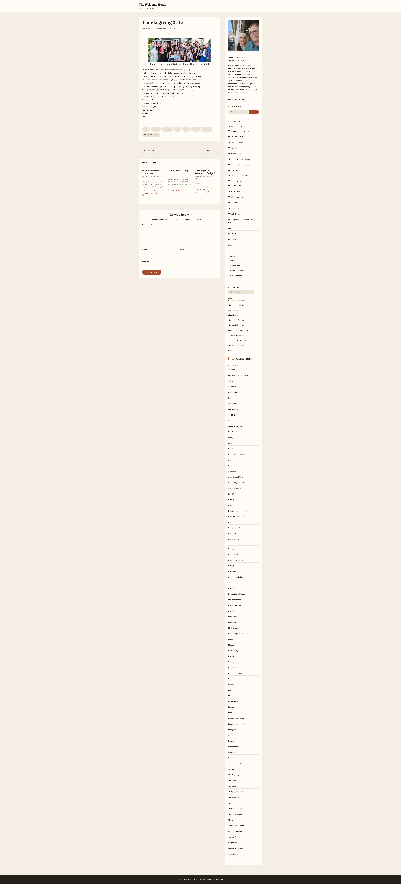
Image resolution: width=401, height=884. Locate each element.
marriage (232, 611)
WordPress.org (236, 276)
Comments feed (236, 271)
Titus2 (230, 820)
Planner (231, 696)
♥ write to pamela (235, 197)
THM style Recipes (235, 809)
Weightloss (232, 843)
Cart (230, 228)
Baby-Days (232, 392)
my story (167, 129)
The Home (232, 786)
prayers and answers (236, 718)
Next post (210, 150)
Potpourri (232, 707)
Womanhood (233, 854)
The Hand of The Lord (236, 325)
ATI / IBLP (232, 387)
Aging (230, 381)
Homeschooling (234, 549)
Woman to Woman (235, 848)
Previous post (149, 150)
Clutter (231, 542)
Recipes (231, 741)
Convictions (233, 409)
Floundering (233, 315)
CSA (229, 421)
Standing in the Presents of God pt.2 (205, 172)
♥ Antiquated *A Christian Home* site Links (243, 221)
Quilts (230, 735)
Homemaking (233, 539)
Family (156, 129)
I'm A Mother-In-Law (236, 560)
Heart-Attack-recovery (237, 516)
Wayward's (232, 837)
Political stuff (233, 701)
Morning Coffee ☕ (235, 622)
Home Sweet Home (235, 528)
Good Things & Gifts (236, 483)
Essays (231, 437)
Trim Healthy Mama (236, 826)
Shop (230, 245)
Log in (232, 261)
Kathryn (231, 588)
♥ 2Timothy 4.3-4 (235, 171)
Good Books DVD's (235, 477)
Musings (231, 645)
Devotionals (233, 432)
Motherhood (233, 628)
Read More (149, 193)
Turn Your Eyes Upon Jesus (238, 340)
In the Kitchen (233, 566)
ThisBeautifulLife (151, 135)
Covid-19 (231, 415)
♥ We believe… (234, 214)
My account (232, 239)
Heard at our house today (238, 511)
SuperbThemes (219, 879)
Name (145, 249)
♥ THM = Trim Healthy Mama (239, 159)
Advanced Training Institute (239, 375)
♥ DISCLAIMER (234, 191)
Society (231, 758)
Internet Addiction (235, 577)
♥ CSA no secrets (235, 186)
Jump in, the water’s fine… (238, 335)
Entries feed (235, 266)
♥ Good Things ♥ (235, 126)
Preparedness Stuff (236, 724)
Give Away (232, 466)
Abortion (231, 370)
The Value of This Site (236, 305)
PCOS (230, 690)
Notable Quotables (235, 673)
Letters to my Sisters (236, 594)
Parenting (232, 684)
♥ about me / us (235, 181)
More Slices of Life (235, 617)
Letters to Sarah (234, 600)
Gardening (232, 460)
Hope (230, 350)
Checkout (232, 234)
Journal (231, 583)
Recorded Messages (236, 746)
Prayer (230, 713)
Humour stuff (233, 554)
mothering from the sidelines (240, 633)
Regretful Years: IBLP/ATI (238, 330)
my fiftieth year (234, 651)
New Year (231, 662)
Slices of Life (233, 752)
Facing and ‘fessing (178, 170)
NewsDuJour (233, 667)
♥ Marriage (233, 148)
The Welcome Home (152, 4)
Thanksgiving (233, 775)
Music (230, 639)
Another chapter (234, 310)
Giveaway (232, 471)
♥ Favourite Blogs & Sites (239, 131)
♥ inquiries (233, 203)
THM (177, 129)
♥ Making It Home (235, 142)
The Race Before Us (236, 320)
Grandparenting (234, 488)
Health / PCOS (233, 505)
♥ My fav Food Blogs (236, 154)
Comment (147, 225)
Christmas (232, 403)
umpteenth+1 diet (235, 831)
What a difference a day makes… (152, 172)
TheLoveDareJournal (236, 792)
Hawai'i (231, 500)
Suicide (231, 769)
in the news (232, 571)
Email (183, 249)
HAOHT (231, 494)
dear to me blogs (235, 426)
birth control (233, 398)
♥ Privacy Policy (234, 208)
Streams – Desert (235, 763)
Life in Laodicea (234, 605)
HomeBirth (232, 534)
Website (145, 261)
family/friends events (237, 454)
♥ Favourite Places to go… (238, 165)
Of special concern (235, 679)
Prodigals (232, 730)
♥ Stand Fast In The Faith (238, 175)
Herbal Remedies (235, 522)
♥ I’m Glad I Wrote (235, 137)
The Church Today (235, 780)
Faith (146, 129)
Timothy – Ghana (235, 814)
